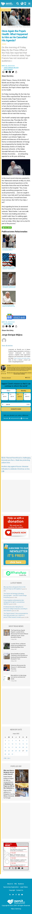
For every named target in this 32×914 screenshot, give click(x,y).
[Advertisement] (16, 444)
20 (23, 747)
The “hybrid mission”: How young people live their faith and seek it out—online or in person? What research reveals (16, 615)
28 (26, 751)
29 (5, 754)
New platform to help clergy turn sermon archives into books (18, 677)
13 (23, 744)
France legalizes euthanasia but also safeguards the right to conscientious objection (14, 602)
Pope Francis (5, 10)
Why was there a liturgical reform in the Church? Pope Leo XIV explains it (9, 774)
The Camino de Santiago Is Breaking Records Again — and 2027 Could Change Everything (15, 595)
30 (9, 754)
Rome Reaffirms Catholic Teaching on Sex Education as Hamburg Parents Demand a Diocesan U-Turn (19, 656)
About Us (10, 884)
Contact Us (19, 890)
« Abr (5, 758)
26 (19, 751)
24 (12, 751)
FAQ (15, 884)
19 (19, 747)
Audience (21, 884)
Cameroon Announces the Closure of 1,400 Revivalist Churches (18, 667)
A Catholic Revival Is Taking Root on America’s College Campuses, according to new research (15, 608)
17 (12, 747)
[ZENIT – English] (9, 4)
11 (16, 744)
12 (19, 744)
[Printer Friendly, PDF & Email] (7, 227)
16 (9, 747)
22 (5, 751)
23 (9, 751)
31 (12, 754)
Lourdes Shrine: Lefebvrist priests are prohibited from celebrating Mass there (18, 645)
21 (26, 747)
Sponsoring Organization (11, 887)
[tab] (10, 844)
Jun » (8, 758)
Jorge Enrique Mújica (11, 67)
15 (5, 747)
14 (26, 744)
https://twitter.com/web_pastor (22, 358)
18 (16, 747)
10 (12, 744)
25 (16, 751)
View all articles (7, 346)
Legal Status (24, 887)
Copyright (12, 890)
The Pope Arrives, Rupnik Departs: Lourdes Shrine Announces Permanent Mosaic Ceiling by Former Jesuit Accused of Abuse (19, 634)
